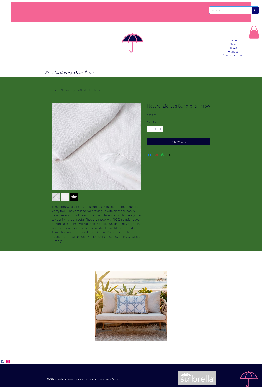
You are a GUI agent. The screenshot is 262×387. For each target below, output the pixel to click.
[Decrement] (150, 129)
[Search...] (255, 10)
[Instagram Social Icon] (8, 361)
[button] (254, 32)
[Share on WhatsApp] (163, 155)
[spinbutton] (155, 129)
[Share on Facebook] (149, 155)
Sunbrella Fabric (233, 55)
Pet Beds (233, 52)
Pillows (233, 48)
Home (233, 40)
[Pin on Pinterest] (156, 155)
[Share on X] (170, 155)
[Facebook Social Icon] (2, 361)
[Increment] (160, 129)
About (233, 44)
